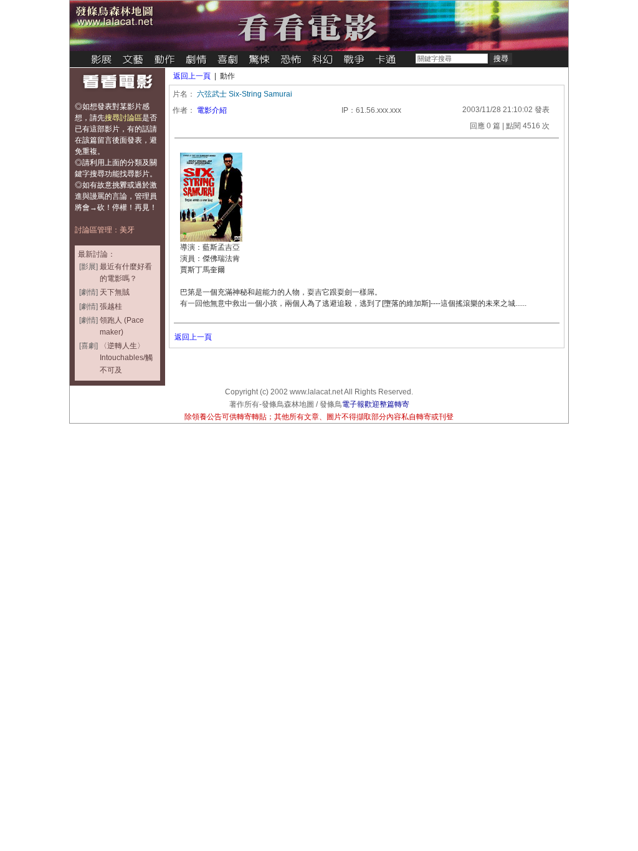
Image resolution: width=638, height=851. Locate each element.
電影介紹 (212, 110)
